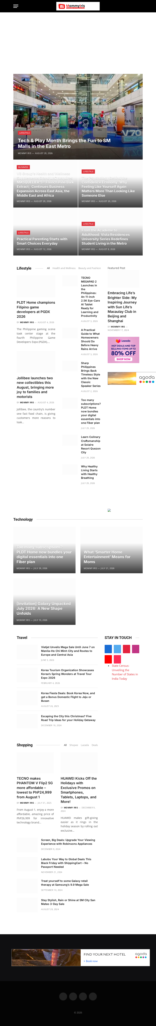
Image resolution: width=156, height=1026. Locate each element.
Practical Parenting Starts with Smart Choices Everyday (42, 241)
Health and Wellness (64, 268)
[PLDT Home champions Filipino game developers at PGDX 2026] (36, 286)
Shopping (25, 745)
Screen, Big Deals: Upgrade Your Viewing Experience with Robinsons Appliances (68, 841)
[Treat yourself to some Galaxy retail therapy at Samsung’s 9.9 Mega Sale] (27, 886)
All (48, 268)
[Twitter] (117, 649)
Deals (95, 745)
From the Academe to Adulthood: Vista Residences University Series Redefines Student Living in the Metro (106, 236)
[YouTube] (108, 659)
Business (23, 167)
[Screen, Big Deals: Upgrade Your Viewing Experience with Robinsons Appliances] (27, 845)
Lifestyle (24, 132)
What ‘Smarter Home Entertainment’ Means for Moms (107, 557)
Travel (22, 637)
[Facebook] (108, 649)
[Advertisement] (78, 41)
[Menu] (15, 6)
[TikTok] (117, 659)
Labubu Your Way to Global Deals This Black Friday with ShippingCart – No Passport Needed (66, 863)
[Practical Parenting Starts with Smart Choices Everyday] (45, 232)
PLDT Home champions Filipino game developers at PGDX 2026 (36, 309)
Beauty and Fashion (89, 268)
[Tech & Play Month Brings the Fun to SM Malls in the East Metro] (78, 117)
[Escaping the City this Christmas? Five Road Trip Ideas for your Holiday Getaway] (27, 721)
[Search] (141, 6)
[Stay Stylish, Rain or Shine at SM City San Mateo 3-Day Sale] (27, 905)
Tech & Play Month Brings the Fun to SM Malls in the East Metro (64, 143)
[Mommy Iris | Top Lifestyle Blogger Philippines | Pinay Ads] (78, 6)
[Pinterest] (126, 649)
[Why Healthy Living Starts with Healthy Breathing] (70, 469)
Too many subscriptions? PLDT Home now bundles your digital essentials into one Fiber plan (91, 411)
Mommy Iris (24, 153)
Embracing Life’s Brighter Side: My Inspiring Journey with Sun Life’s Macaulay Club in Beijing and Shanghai (122, 307)
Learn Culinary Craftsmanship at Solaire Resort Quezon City (91, 444)
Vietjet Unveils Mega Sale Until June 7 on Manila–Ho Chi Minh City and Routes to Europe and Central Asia (68, 650)
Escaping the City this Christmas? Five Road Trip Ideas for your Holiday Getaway (68, 718)
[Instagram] (135, 649)
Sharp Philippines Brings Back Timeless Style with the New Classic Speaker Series (91, 374)
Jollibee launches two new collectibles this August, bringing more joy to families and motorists (35, 387)
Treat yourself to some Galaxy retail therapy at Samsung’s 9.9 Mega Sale (65, 882)
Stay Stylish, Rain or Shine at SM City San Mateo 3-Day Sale (68, 901)
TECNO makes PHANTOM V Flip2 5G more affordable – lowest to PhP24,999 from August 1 (35, 787)
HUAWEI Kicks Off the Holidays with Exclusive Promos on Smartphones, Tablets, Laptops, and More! (79, 790)
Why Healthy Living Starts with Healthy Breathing (89, 472)
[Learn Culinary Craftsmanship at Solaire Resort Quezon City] (70, 440)
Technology (23, 519)
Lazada (85, 745)
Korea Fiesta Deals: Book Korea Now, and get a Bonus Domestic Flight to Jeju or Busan (68, 696)
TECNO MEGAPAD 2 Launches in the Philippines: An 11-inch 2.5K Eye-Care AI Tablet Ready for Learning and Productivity (90, 296)
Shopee (73, 745)
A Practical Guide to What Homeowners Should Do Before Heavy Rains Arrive (90, 339)
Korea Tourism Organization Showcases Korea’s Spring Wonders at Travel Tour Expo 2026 (67, 673)
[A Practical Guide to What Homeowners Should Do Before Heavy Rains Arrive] (70, 333)
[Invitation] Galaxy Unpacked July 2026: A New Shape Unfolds (44, 608)
